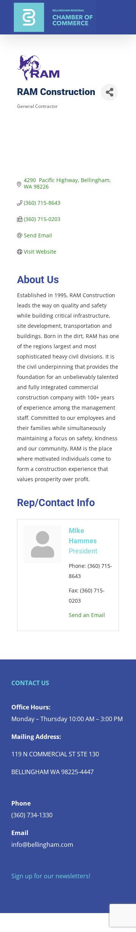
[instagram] (38, 891)
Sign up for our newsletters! (50, 876)
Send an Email (87, 615)
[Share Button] (109, 92)
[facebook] (13, 891)
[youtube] (50, 891)
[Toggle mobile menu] (122, 12)
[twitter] (25, 891)
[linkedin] (62, 891)
